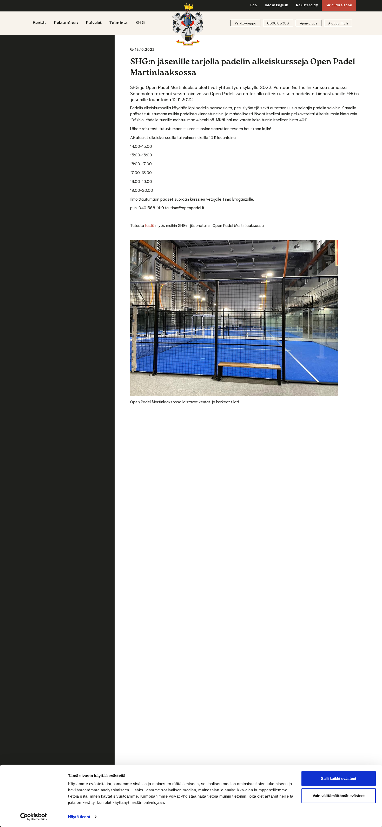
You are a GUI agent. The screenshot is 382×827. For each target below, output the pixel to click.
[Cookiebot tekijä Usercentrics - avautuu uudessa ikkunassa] (33, 817)
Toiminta (118, 23)
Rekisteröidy (307, 5)
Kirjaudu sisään (339, 5)
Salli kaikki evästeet (338, 778)
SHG (140, 23)
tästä (149, 225)
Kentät (39, 23)
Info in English (276, 5)
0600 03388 (278, 23)
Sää (253, 5)
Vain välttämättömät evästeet (339, 795)
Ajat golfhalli (338, 23)
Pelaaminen (66, 23)
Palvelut (94, 23)
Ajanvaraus (308, 23)
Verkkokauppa (245, 23)
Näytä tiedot (79, 817)
